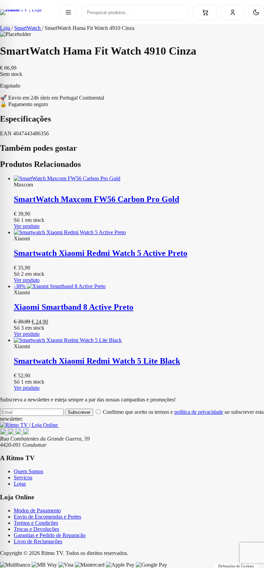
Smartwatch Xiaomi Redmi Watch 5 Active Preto (100, 253)
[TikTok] (26, 432)
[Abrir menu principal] (68, 12)
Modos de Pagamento (37, 510)
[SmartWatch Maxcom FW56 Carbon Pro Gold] (139, 178)
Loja (5, 28)
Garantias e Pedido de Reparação (50, 535)
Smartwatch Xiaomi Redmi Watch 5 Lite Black (97, 360)
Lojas (20, 484)
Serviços (23, 477)
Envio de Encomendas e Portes (47, 517)
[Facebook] (4, 432)
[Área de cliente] (233, 12)
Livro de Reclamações (38, 541)
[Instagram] (11, 432)
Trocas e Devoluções (36, 529)
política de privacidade (198, 412)
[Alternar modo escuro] (256, 12)
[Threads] (19, 432)
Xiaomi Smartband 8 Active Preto (73, 307)
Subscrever (79, 412)
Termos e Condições (36, 523)
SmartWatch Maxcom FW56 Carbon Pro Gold (96, 199)
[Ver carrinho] (205, 12)
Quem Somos (28, 471)
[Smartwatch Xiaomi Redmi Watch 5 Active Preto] (139, 232)
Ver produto (27, 226)
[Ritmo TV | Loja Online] (27, 12)
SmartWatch (28, 28)
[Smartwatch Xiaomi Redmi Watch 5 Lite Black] (139, 340)
